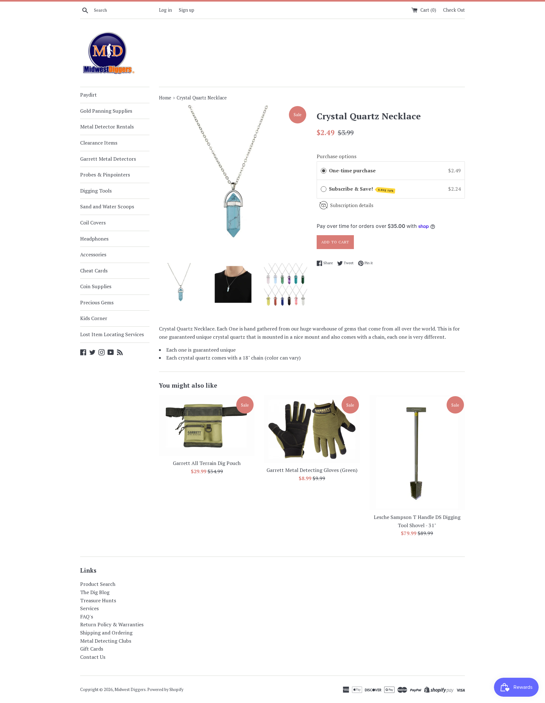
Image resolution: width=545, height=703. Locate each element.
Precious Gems (97, 302)
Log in (165, 10)
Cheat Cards (94, 270)
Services (89, 608)
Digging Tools (96, 190)
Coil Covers (93, 222)
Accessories (93, 254)
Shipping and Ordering (106, 632)
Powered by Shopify (165, 689)
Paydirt (88, 94)
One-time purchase (352, 170)
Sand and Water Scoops (107, 206)
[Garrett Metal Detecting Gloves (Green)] (312, 429)
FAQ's (86, 616)
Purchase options (336, 156)
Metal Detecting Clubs (105, 640)
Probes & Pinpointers (105, 174)
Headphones (94, 238)
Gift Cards (91, 648)
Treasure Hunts (98, 600)
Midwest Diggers (130, 689)
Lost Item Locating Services (112, 334)
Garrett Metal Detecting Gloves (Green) (312, 470)
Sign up (186, 10)
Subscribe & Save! (361, 189)
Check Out (454, 10)
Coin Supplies (95, 286)
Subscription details (351, 205)
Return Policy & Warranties (112, 624)
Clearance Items (98, 142)
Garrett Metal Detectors (108, 158)
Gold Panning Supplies (106, 110)
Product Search (97, 584)
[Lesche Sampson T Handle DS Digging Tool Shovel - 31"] (417, 452)
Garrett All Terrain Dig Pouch (207, 463)
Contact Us (92, 656)
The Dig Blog (94, 592)
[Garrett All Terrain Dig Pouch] (207, 425)
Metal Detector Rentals (107, 126)
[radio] (323, 171)
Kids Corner (93, 318)
